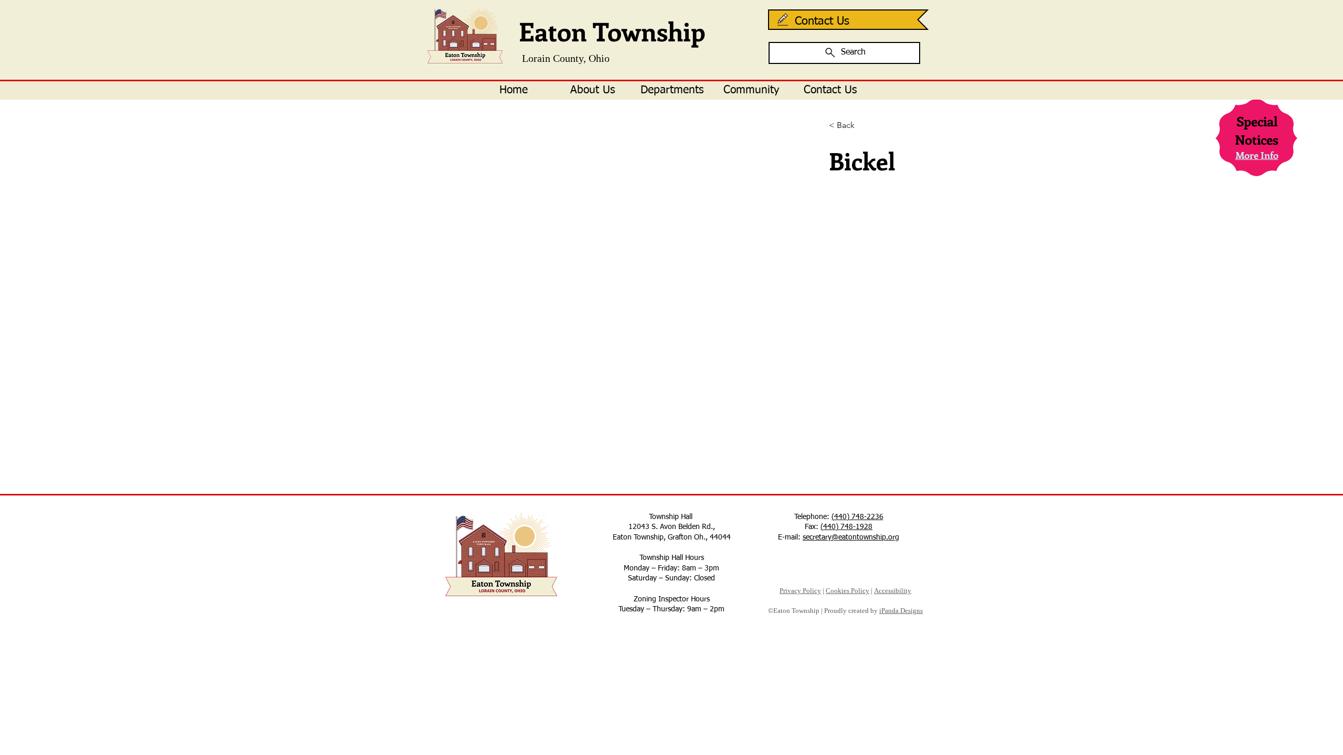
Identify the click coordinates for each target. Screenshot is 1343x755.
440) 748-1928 (847, 527)
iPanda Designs (901, 610)
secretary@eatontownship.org (851, 537)
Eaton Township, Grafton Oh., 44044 (672, 537)
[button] (592, 90)
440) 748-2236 (858, 517)
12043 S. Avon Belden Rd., (671, 527)
